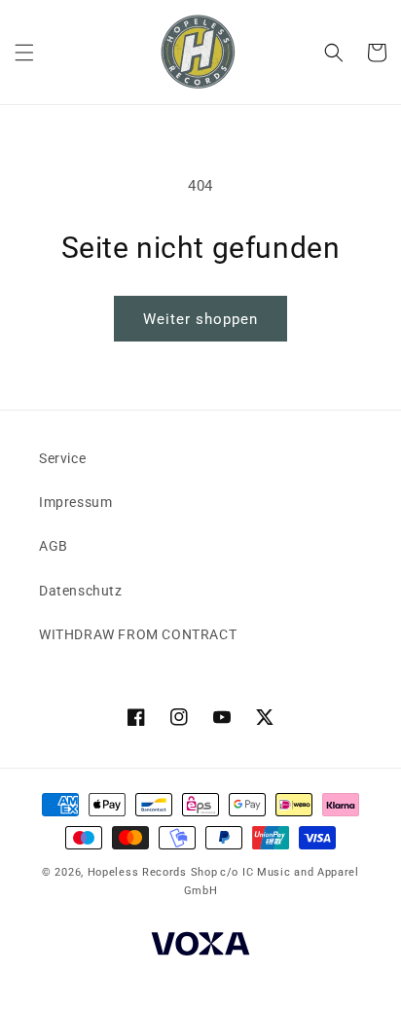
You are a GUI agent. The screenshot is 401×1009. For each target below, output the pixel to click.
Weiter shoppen (200, 319)
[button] (24, 52)
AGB (53, 546)
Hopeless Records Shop (153, 872)
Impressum (75, 502)
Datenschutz (81, 590)
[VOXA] (200, 946)
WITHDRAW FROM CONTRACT (138, 634)
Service (62, 458)
